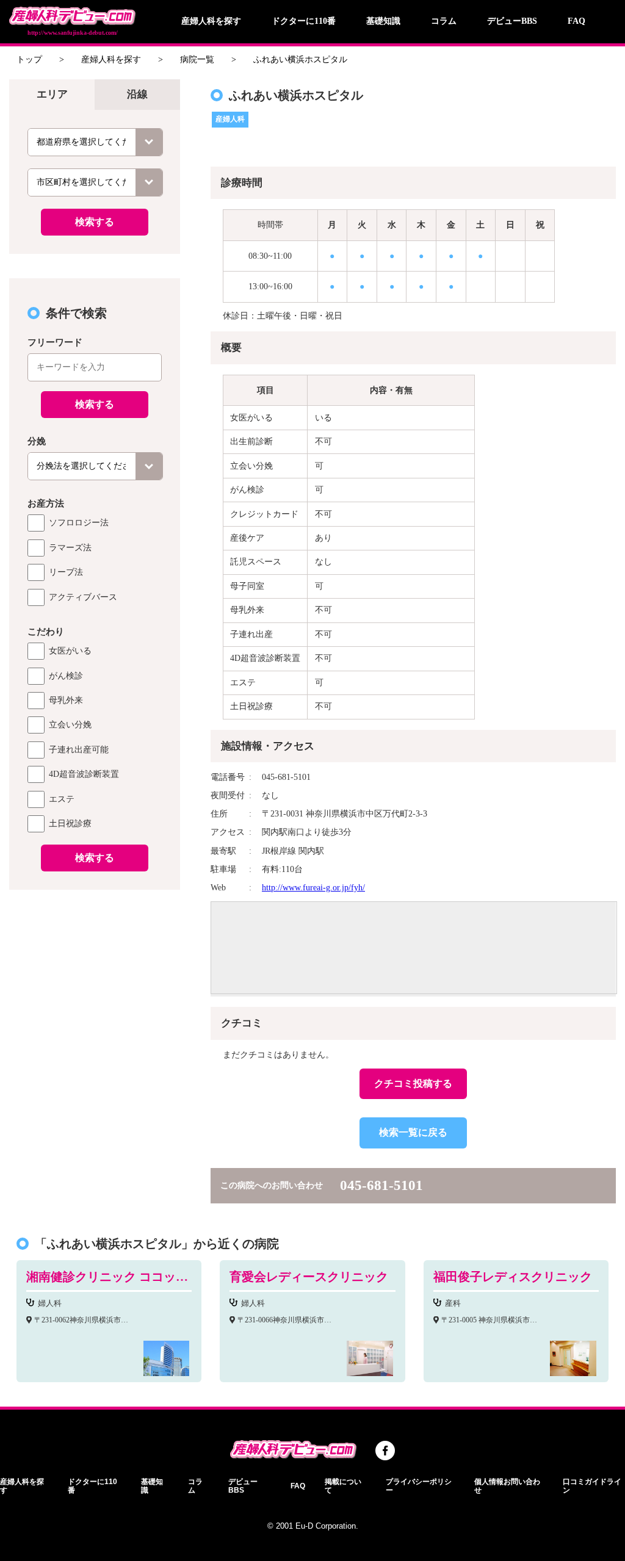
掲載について (343, 1485)
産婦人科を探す (211, 21)
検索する (94, 222)
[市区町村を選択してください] (95, 182)
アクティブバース (83, 597)
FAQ (576, 21)
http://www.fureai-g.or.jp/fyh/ (313, 887)
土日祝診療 (70, 823)
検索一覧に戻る (413, 1132)
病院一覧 (197, 59)
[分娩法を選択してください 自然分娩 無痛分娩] (95, 466)
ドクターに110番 (304, 21)
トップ (29, 59)
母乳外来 (66, 700)
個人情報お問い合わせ (507, 1485)
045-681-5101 (381, 1185)
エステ (61, 799)
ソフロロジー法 (79, 522)
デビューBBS (512, 21)
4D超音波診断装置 (84, 774)
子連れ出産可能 (79, 749)
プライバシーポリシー (419, 1485)
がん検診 (66, 675)
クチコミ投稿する (413, 1083)
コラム (444, 21)
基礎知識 (383, 21)
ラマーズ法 (70, 547)
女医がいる (70, 650)
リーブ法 (66, 572)
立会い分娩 (70, 724)
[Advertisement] (94, 974)
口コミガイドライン (592, 1485)
